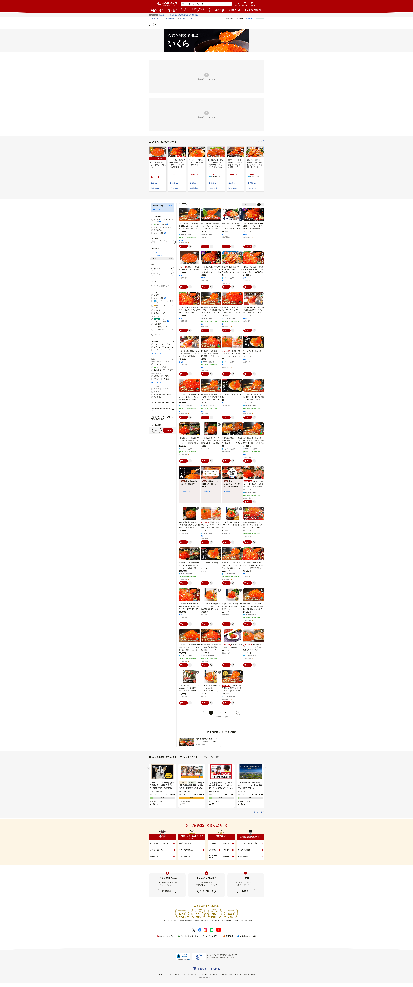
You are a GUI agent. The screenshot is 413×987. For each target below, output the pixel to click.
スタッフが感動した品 (186, 850)
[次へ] (238, 713)
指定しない (158, 334)
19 (182, 362)
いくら (158, 209)
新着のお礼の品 (159, 313)
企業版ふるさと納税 (248, 936)
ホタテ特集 (225, 850)
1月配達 (157, 376)
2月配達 (167, 376)
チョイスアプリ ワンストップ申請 (164, 220)
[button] (162, 342)
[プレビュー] (197, 209)
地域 (172, 10)
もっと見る (259, 141)
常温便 (156, 389)
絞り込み (168, 430)
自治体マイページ (160, 327)
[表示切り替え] (260, 204)
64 (182, 240)
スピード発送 (161, 224)
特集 (210, 10)
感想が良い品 (154, 856)
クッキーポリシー (226, 974)
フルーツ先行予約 (184, 856)
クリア (157, 430)
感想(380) (194, 183)
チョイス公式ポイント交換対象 (163, 306)
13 (225, 234)
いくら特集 (225, 843)
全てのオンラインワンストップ (163, 330)
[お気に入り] (190, 246)
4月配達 (167, 379)
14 (225, 324)
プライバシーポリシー (209, 974)
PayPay (156, 350)
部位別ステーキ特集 (213, 856)
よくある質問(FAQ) (206, 891)
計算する (251, 18)
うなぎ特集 (212, 843)
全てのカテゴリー (159, 252)
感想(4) (154, 183)
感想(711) (175, 183)
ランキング (184, 10)
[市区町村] (162, 274)
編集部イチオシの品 (185, 843)
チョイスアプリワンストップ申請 (163, 320)
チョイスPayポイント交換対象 (163, 302)
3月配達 (157, 379)
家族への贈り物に (243, 856)
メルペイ (167, 350)
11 (182, 411)
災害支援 (229, 936)
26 (246, 318)
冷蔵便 (165, 389)
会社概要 (161, 974)
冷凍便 (156, 391)
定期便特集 (225, 856)
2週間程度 (157, 370)
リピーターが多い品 (156, 850)
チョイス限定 (160, 233)
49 (225, 281)
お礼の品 (157, 10)
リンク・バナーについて (190, 974)
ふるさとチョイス (166, 936)
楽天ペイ (157, 347)
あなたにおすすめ (198, 10)
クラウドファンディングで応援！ (248, 843)
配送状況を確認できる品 (162, 394)
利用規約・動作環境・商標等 (245, 974)
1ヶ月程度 (169, 370)
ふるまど (157, 324)
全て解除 (169, 205)
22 (225, 365)
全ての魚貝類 (157, 255)
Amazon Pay (169, 347)
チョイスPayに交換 (244, 850)
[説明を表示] (160, 221)
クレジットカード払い (162, 344)
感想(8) (232, 183)
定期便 (156, 227)
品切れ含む (158, 230)
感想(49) (253, 183)
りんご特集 (212, 850)
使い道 (219, 10)
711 (246, 234)
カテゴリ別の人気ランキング (159, 843)
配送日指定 (167, 227)
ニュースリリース (173, 974)
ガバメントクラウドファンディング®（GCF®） (200, 936)
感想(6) (213, 183)
